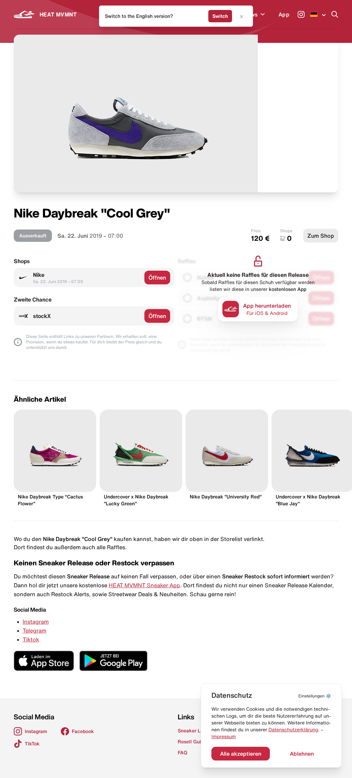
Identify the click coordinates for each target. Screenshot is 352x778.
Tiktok (31, 639)
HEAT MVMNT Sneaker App (144, 585)
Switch (220, 16)
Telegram (34, 630)
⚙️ (314, 696)
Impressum (223, 736)
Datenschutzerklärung (293, 729)
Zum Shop (320, 235)
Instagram (36, 621)
